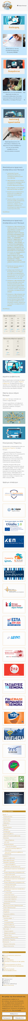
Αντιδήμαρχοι (7, 831)
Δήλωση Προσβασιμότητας (10, 970)
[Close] (26, 995)
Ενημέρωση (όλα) (8, 816)
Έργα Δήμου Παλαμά (9, 860)
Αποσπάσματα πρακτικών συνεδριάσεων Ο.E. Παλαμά (14, 889)
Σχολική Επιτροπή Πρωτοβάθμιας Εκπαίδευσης (13, 849)
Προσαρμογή (6, 1018)
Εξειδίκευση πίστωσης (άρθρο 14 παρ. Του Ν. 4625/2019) (15, 266)
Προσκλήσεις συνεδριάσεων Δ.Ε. (12, 876)
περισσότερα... (6, 212)
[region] (14, 1007)
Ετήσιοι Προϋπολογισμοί (10, 907)
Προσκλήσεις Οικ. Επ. (9, 886)
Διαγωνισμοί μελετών (9, 901)
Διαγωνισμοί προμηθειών (10, 897)
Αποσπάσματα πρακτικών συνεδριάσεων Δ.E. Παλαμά (14, 879)
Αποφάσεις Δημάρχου (9, 862)
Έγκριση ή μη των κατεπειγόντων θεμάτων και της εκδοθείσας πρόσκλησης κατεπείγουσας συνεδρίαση (15, 194)
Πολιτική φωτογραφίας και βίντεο (12, 964)
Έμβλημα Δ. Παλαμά (9, 926)
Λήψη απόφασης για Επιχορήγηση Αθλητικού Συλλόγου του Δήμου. (15, 188)
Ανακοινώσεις (7, 818)
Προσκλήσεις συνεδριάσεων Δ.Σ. (12, 866)
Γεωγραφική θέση (8, 922)
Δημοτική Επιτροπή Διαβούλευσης (12, 836)
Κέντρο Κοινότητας (9, 844)
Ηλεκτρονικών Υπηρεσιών (9, 448)
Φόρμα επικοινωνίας (9, 946)
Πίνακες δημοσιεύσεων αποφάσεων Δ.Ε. (14, 882)
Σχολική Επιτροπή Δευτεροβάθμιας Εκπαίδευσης (14, 852)
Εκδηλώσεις (6, 823)
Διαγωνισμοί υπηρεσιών (10, 899)
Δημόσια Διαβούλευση (9, 858)
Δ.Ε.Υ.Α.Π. (6, 842)
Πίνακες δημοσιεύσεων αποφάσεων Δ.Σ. (14, 872)
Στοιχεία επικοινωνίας (9, 944)
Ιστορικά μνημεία (8, 931)
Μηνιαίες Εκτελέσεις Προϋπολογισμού (13, 905)
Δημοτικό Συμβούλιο (8, 833)
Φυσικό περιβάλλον (9, 924)
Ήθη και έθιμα (8, 935)
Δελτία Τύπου (7, 821)
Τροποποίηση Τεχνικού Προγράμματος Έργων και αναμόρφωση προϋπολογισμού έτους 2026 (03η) (15, 175)
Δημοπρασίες (7, 903)
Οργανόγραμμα (8, 827)
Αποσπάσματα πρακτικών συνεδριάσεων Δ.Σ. (14, 869)
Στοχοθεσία (6, 912)
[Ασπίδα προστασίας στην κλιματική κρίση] (14, 494)
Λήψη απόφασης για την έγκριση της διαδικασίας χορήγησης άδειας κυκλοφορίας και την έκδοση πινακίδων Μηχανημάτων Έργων (16, 183)
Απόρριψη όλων (19, 1018)
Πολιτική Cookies (16, 1010)
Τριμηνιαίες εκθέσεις (9, 914)
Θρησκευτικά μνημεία (9, 933)
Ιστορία (6, 920)
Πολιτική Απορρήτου (9, 960)
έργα (7, 399)
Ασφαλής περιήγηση (9, 969)
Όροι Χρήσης (7, 958)
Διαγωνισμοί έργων (9, 894)
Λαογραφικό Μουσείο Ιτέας (11, 937)
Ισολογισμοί (6, 909)
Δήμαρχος (6, 829)
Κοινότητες (6, 838)
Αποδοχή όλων (14, 1014)
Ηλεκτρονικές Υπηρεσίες (9, 939)
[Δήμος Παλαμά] (7, 5)
